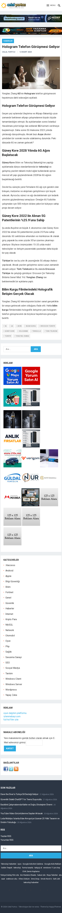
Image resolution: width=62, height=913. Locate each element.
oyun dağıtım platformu (15, 713)
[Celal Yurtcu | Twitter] (11, 770)
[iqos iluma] (31, 405)
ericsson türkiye (48, 326)
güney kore (9, 331)
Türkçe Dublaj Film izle (9, 875)
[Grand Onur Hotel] (30, 486)
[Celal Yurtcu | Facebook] (5, 770)
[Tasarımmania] (12, 505)
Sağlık (8, 651)
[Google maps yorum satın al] (12, 384)
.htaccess (10, 565)
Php (7, 646)
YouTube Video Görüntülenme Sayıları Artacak (22, 813)
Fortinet (9, 592)
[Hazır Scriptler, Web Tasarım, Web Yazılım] (31, 34)
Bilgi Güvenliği (12, 581)
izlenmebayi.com (11, 716)
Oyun (8, 641)
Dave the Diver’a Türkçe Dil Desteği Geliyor (19, 794)
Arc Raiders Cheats (28, 875)
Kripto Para (11, 619)
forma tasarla (27, 868)
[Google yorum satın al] (31, 384)
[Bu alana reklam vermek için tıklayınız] (49, 505)
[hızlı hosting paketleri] (31, 21)
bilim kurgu (31, 326)
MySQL (9, 624)
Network (9, 630)
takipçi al (38, 868)
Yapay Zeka (11, 695)
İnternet (9, 614)
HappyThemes (55, 907)
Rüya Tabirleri (52, 875)
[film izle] (12, 405)
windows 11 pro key (51, 868)
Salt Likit (56, 879)
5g (6, 326)
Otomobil (10, 635)
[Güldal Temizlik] (12, 486)
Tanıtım (9, 673)
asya (19, 326)
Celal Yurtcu (8, 52)
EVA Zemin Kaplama (31, 871)
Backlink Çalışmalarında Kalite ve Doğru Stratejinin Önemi (26, 804)
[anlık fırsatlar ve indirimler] (12, 447)
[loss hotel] (30, 505)
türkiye (8, 336)
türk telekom (51, 331)
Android (9, 570)
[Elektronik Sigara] (12, 427)
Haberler (8, 41)
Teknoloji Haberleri (8, 864)
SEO (7, 662)
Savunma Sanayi (13, 657)
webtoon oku (11, 879)
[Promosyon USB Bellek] (49, 466)
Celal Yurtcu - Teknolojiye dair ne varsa (23, 907)
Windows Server (13, 684)
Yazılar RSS (6, 836)
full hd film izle (10, 719)
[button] (51, 5)
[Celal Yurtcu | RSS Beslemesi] (16, 770)
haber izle (41, 875)
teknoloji (36, 331)
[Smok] (31, 427)
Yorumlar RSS (7, 840)
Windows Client (13, 678)
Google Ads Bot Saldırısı (33, 864)
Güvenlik (9, 603)
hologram (23, 331)
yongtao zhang (22, 336)
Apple (8, 576)
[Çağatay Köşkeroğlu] (49, 486)
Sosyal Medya (12, 668)
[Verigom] (30, 466)
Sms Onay (35, 879)
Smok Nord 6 (46, 879)
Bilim (8, 587)
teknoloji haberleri (31, 882)
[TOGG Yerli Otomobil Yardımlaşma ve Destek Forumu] (12, 466)
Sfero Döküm (24, 879)
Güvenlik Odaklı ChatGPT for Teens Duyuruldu (21, 799)
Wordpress (11, 689)
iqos (19, 864)
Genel (8, 597)
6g (12, 326)
